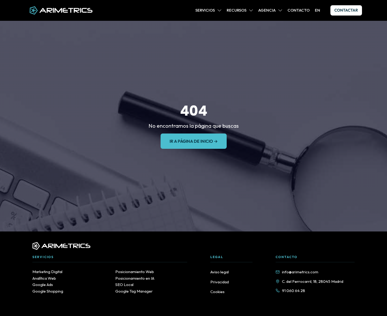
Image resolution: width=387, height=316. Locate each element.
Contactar (346, 10)
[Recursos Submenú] (251, 10)
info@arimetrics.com (300, 271)
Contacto (298, 10)
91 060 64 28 (293, 290)
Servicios (205, 10)
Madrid (337, 281)
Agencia (267, 10)
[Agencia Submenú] (280, 10)
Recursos (236, 10)
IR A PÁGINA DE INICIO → (194, 141)
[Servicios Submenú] (219, 10)
